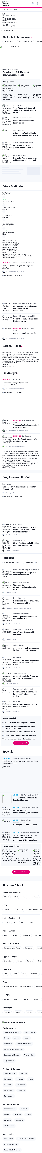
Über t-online (8, 1138)
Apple (36, 999)
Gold (5, 974)
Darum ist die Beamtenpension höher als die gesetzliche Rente (26, 662)
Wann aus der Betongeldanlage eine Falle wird (24, 587)
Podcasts (20, 1079)
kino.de (28, 1114)
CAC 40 (6, 897)
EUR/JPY (29, 1012)
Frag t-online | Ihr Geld (25, 42)
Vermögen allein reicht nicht (25, 825)
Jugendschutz (9, 1061)
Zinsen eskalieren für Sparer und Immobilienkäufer (15, 383)
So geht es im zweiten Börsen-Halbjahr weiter (26, 320)
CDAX (16, 897)
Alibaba (6, 999)
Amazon (26, 999)
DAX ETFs (20, 910)
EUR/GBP (18, 1012)
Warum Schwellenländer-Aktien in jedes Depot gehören (26, 426)
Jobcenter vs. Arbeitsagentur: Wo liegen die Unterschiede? (26, 649)
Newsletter (8, 1079)
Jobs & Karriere (30, 1032)
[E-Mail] (33, 3)
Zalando (5, 244)
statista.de (19, 1120)
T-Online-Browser (10, 1073)
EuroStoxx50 (26, 935)
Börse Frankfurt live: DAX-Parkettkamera (17, 986)
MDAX (32, 922)
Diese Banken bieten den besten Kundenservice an (25, 440)
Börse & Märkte (9, 42)
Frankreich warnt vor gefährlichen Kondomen (23, 146)
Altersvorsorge (9, 562)
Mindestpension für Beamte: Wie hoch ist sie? (25, 617)
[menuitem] (38, 3)
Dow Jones (34, 897)
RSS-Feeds (8, 1085)
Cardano (30, 961)
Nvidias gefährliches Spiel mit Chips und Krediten (18, 266)
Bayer (4, 252)
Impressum (8, 1043)
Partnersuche (8, 1096)
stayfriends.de (9, 1126)
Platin (24, 974)
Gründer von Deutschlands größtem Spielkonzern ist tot (25, 134)
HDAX (22, 922)
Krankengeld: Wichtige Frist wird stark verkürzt (25, 574)
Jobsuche (21, 1090)
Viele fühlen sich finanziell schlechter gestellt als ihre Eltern (24, 110)
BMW (4, 247)
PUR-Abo (24, 1073)
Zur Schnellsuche (7, 30)
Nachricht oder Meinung (12, 1150)
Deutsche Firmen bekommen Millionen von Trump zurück (25, 159)
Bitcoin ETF (8, 910)
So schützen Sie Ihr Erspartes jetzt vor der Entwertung (25, 677)
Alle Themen (21, 1085)
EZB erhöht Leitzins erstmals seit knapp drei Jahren (24, 860)
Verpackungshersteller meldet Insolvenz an (10, 859)
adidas (4, 246)
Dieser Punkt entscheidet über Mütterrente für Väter (26, 544)
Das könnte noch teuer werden (24, 333)
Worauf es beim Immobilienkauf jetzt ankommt (26, 811)
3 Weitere (7, 193)
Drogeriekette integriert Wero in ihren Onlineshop (24, 95)
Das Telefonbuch (9, 1109)
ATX (5, 935)
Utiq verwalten (29, 1055)
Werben (16, 1038)
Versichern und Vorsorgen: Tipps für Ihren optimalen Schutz (20, 762)
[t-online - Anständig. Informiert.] (8, 4)
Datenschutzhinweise (24, 1043)
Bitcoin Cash (8, 961)
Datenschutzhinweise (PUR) (13, 1049)
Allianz (16, 999)
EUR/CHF (7, 1012)
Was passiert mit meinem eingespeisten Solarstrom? (19, 488)
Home (3, 9)
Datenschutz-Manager (11, 1055)
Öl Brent (14, 974)
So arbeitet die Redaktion (26, 1138)
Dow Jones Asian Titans (12, 948)
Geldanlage (30, 562)
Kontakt (26, 1038)
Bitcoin (20, 961)
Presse (6, 1038)
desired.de (17, 1114)
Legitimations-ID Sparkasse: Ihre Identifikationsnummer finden (25, 694)
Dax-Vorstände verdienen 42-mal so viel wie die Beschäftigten (25, 308)
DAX (24, 897)
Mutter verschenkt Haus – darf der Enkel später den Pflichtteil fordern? (24, 529)
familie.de (7, 1120)
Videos (30, 1079)
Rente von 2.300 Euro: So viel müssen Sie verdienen (25, 705)
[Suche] (28, 3)
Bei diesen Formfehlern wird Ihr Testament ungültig (26, 602)
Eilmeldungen (8, 1090)
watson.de (24, 1109)
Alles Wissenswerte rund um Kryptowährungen (25, 799)
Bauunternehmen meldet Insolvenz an (23, 122)
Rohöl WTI (34, 974)
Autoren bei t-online (10, 1144)
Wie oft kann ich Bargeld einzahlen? (23, 633)
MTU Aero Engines (8, 254)
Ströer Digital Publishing (12, 1032)
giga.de (6, 1114)
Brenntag (5, 251)
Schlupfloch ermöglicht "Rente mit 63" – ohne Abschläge (8, 96)
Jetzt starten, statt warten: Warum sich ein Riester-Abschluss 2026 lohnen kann (25, 837)
